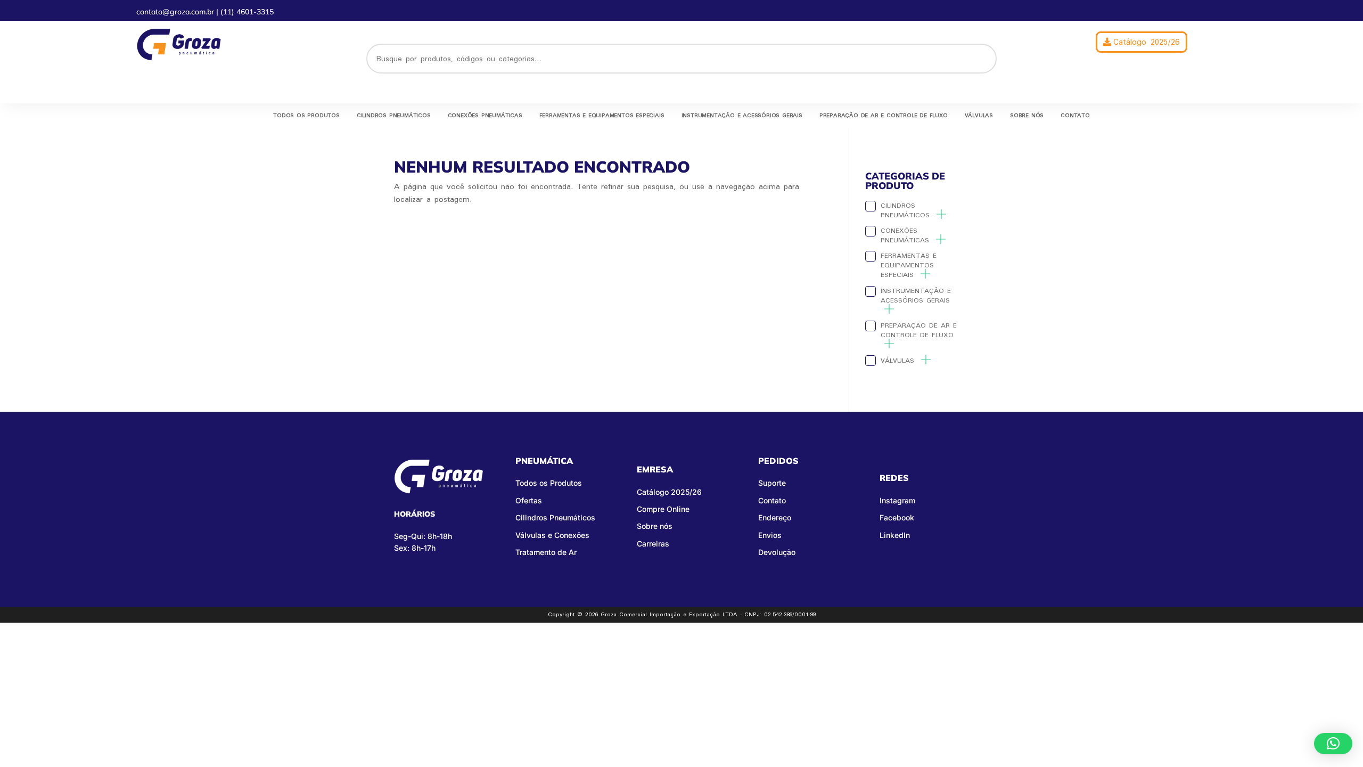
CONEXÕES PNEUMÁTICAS (485, 115)
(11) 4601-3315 (247, 12)
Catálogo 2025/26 (1146, 42)
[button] (1333, 743)
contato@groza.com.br (176, 12)
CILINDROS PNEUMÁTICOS (394, 115)
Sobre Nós (1027, 115)
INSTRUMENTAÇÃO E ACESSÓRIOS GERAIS (742, 115)
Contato (1075, 115)
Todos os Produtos (306, 115)
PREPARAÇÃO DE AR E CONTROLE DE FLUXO (883, 115)
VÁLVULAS (979, 115)
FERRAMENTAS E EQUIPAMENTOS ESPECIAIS (601, 115)
